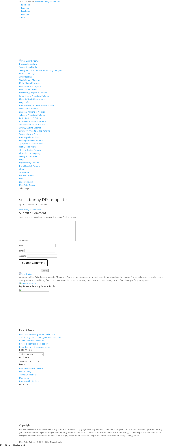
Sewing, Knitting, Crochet (30, 127)
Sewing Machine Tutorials (30, 134)
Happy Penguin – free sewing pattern (35, 347)
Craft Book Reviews (27, 146)
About (21, 169)
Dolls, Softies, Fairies (28, 89)
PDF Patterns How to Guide (31, 368)
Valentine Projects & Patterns (32, 115)
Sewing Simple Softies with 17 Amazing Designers (40, 70)
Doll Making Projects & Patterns (33, 92)
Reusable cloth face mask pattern (33, 344)
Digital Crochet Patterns (29, 166)
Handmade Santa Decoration (31, 340)
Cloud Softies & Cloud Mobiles (32, 99)
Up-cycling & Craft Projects (31, 143)
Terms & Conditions (28, 374)
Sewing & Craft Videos (28, 156)
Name (22, 245)
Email (21, 250)
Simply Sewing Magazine (29, 80)
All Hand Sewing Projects (30, 150)
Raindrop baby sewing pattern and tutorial (37, 334)
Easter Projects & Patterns (30, 118)
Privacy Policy (25, 371)
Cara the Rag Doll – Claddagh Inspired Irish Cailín (40, 337)
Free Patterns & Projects (30, 86)
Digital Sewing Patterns (29, 162)
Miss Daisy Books (27, 185)
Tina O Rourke (28, 204)
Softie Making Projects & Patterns (34, 96)
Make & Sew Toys (27, 73)
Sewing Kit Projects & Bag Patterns (34, 131)
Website (22, 256)
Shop (21, 159)
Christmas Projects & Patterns (32, 124)
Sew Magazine (25, 76)
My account (24, 378)
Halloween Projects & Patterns (32, 121)
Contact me (24, 172)
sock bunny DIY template (30, 209)
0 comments (41, 204)
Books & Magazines (28, 64)
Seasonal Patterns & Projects (32, 112)
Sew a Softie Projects (28, 108)
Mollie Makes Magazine (29, 83)
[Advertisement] (91, 39)
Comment (24, 240)
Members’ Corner (26, 175)
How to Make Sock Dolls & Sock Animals (37, 105)
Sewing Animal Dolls (28, 67)
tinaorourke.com (26, 182)
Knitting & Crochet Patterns (31, 140)
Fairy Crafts (24, 102)
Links (21, 178)
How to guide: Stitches (29, 137)
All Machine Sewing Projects (31, 153)
